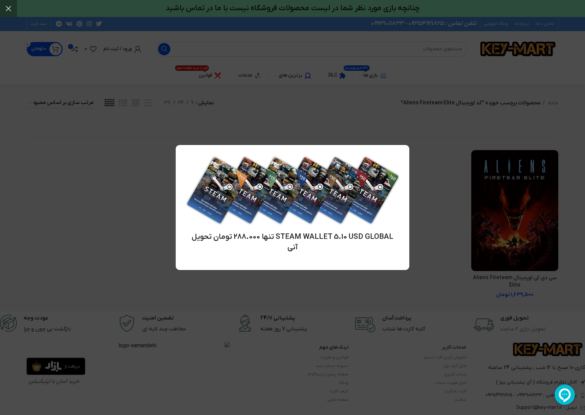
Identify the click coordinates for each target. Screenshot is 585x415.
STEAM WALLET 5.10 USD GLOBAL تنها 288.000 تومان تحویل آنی (292, 242)
